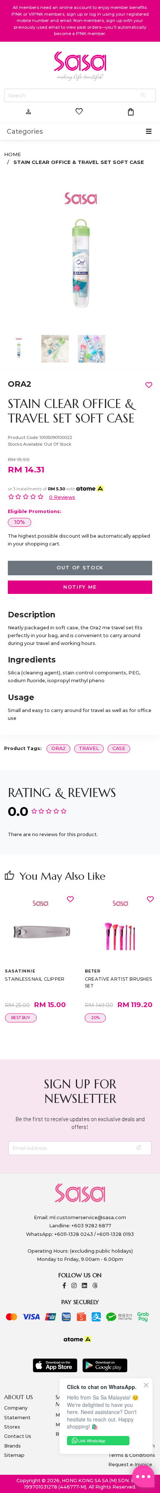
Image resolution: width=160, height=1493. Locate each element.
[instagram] (74, 1286)
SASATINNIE (20, 971)
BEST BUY (20, 1017)
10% (19, 522)
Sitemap (14, 1455)
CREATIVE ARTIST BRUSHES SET (118, 982)
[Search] (143, 95)
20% (95, 1017)
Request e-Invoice (130, 1464)
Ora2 (58, 748)
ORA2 (19, 384)
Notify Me (80, 587)
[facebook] (64, 1286)
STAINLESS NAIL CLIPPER (34, 979)
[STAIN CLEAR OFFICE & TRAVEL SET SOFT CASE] (80, 253)
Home (12, 154)
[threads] (94, 1286)
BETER (92, 971)
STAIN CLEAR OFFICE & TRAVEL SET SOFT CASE (78, 162)
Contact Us (17, 1436)
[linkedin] (84, 1286)
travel (89, 748)
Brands (12, 1446)
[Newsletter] (139, 1148)
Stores (12, 1427)
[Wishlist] (70, 899)
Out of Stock (80, 567)
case (118, 748)
